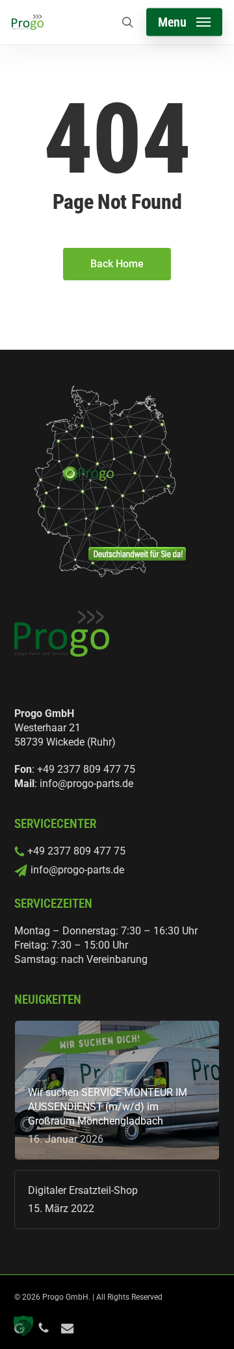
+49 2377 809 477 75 (86, 769)
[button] (184, 22)
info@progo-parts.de (86, 783)
